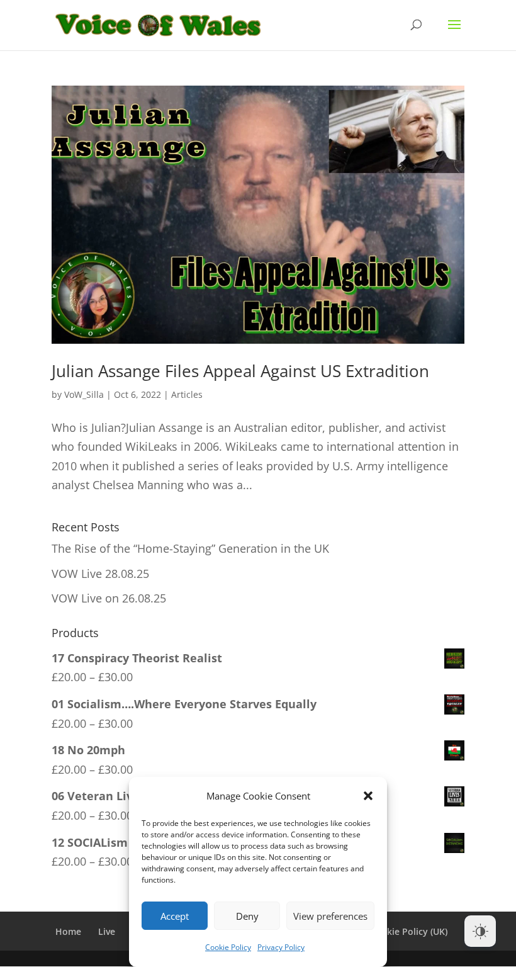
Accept (174, 916)
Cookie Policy (228, 947)
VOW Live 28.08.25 (100, 573)
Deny (247, 916)
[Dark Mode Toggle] (480, 931)
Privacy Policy (281, 947)
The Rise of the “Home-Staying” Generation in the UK (190, 548)
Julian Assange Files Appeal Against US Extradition (240, 370)
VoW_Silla (84, 394)
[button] (368, 795)
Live (106, 931)
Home (68, 931)
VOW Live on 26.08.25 (109, 598)
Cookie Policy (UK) (408, 931)
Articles (187, 394)
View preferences (330, 916)
